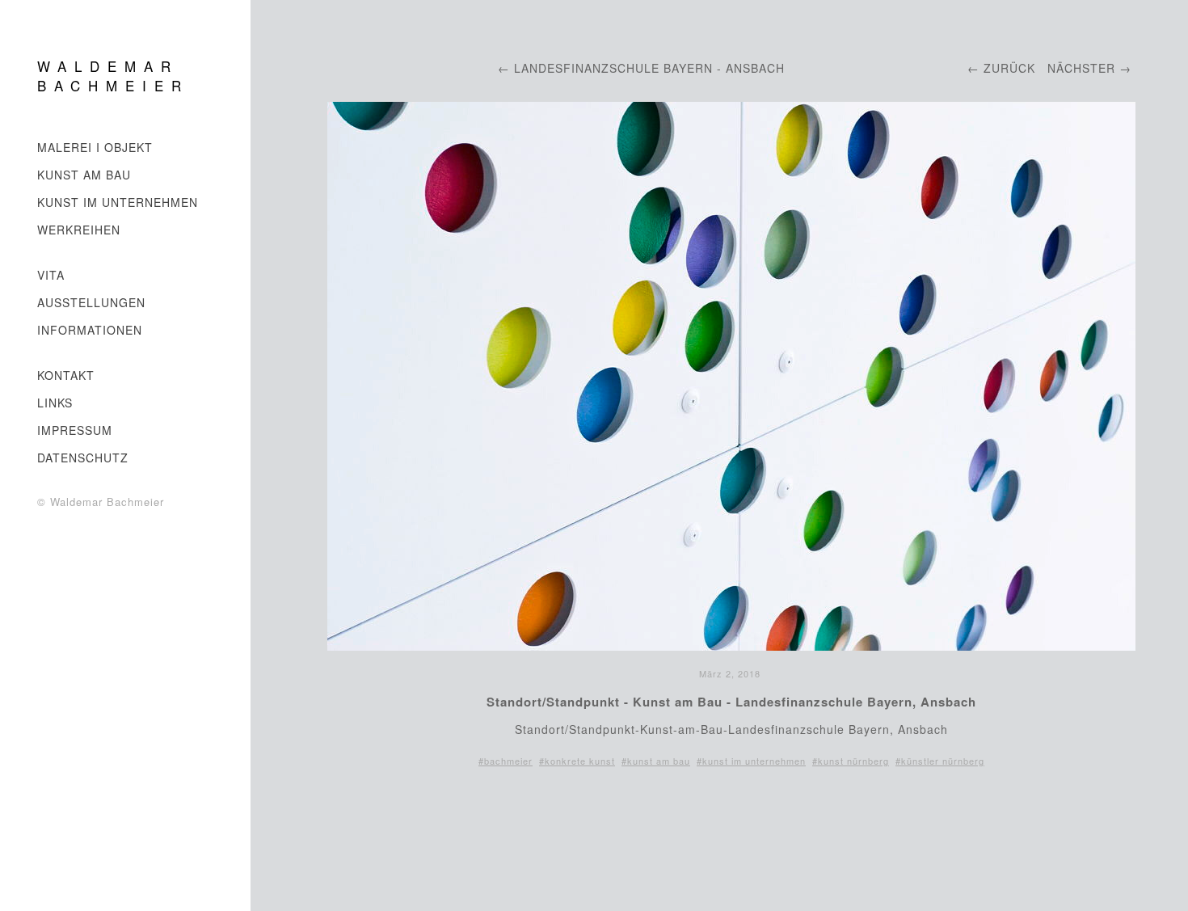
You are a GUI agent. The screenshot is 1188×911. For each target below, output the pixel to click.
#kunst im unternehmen (751, 760)
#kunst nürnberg (850, 760)
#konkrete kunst (577, 760)
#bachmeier (505, 760)
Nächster (1081, 68)
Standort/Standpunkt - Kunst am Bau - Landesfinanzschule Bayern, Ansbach (731, 702)
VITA (51, 275)
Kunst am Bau (84, 175)
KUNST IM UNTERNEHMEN (117, 202)
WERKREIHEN (78, 229)
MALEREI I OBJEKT (95, 147)
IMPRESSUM (74, 430)
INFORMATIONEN (89, 330)
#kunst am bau (655, 760)
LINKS (55, 402)
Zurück (1009, 68)
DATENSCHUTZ (82, 457)
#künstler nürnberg (939, 760)
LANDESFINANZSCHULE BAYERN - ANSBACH (649, 68)
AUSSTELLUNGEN (91, 302)
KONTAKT (66, 375)
